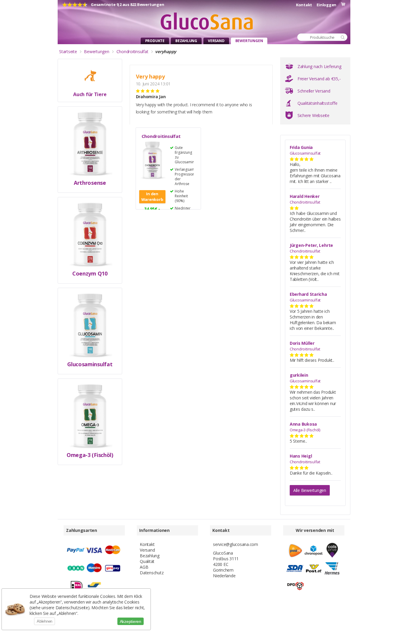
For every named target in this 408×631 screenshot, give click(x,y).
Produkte (155, 40)
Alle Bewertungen (309, 490)
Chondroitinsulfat (161, 136)
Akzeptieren (130, 621)
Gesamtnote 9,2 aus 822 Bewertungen (127, 4)
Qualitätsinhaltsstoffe (317, 103)
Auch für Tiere (89, 94)
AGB (144, 567)
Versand (216, 40)
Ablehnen (44, 621)
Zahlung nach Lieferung (319, 66)
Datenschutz (151, 572)
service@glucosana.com (235, 544)
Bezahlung (186, 40)
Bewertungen (249, 40)
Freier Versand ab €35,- (319, 78)
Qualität (147, 561)
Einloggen (326, 4)
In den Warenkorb (152, 196)
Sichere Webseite (313, 115)
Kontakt (304, 4)
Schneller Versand (313, 91)
